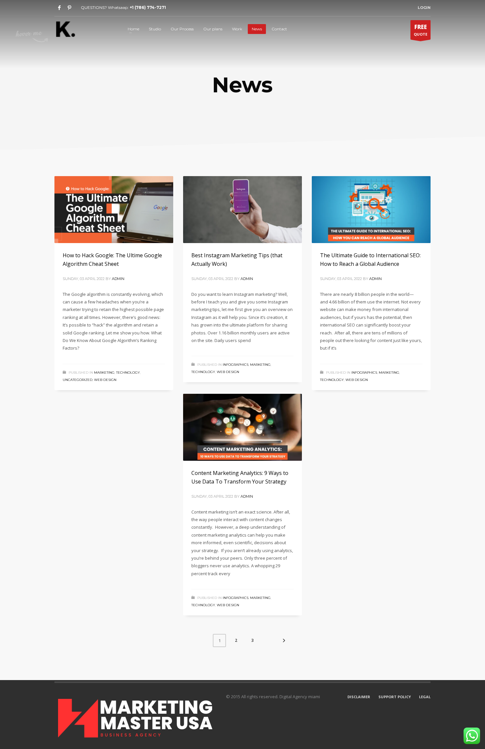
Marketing (104, 372)
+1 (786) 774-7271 (148, 7)
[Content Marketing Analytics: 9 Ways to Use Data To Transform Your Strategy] (242, 427)
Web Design (105, 380)
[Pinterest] (69, 8)
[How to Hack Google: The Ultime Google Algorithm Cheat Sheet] (114, 210)
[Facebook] (59, 8)
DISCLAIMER (358, 696)
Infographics (235, 364)
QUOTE (420, 30)
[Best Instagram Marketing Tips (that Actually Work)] (242, 210)
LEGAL (425, 696)
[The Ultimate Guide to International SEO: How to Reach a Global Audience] (371, 210)
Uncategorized (77, 380)
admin (118, 278)
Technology (128, 372)
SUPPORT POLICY (394, 696)
